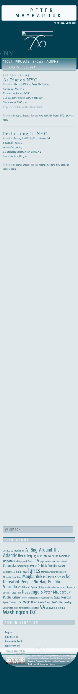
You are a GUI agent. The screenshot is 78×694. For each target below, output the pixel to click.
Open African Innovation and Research (58, 587)
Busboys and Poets (23, 561)
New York (43, 115)
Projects (22, 61)
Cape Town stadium (58, 561)
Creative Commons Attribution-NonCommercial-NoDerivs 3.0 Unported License (48, 662)
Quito (57, 597)
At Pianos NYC (20, 79)
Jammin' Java (20, 571)
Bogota (8, 561)
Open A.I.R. (35, 587)
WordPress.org (12, 645)
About (7, 61)
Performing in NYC (25, 133)
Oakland (25, 587)
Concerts (17, 115)
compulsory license (26, 566)
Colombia (9, 566)
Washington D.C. (20, 612)
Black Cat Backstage (59, 556)
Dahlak (42, 566)
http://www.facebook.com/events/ (23, 106)
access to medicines (13, 550)
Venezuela (51, 607)
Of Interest (12, 67)
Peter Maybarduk (39, 12)
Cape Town (45, 561)
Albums (53, 61)
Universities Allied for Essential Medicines (21, 608)
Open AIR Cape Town (12, 592)
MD (45, 577)
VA (42, 607)
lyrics (34, 570)
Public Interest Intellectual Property (37, 597)
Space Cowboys (9, 602)
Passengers (32, 592)
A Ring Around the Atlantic (31, 552)
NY (50, 115)
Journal (30, 67)
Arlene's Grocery (47, 164)
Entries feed (11, 636)
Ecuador (52, 566)
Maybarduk (32, 576)
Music (51, 577)
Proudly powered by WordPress (15, 652)
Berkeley (25, 555)
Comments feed (13, 641)
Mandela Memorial (49, 572)
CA (36, 560)
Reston (66, 597)
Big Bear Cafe (40, 556)
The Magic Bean (27, 602)
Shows (38, 61)
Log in (8, 632)
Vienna (61, 607)
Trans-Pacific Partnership (58, 602)
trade (41, 602)
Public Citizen (12, 597)
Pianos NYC (58, 115)
